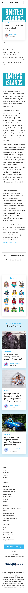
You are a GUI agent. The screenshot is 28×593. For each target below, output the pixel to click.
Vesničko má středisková (10, 518)
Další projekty (14, 554)
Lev (6, 313)
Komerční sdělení (14, 364)
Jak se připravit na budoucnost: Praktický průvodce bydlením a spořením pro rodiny (13, 397)
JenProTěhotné (16, 581)
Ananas (5, 499)
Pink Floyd (6, 521)
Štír (21, 296)
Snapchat (6, 480)
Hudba (7, 22)
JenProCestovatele (9, 585)
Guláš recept (7, 494)
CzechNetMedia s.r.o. (17, 572)
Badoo (5, 502)
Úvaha (5, 530)
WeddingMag (19, 585)
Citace (5, 470)
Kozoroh (21, 287)
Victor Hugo (6, 537)
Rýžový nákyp (7, 497)
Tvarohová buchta (9, 489)
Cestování (7, 434)
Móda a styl (7, 351)
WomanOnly (12, 579)
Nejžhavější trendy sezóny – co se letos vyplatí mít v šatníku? (13, 356)
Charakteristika (8, 532)
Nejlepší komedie (8, 516)
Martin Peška (13, 35)
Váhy (14, 304)
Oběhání (8, 581)
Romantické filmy (8, 513)
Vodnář (6, 304)
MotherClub (20, 579)
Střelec (14, 296)
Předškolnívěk (6, 583)
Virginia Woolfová (8, 540)
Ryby (6, 296)
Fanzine (13, 583)
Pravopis (6, 472)
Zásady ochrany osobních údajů (14, 556)
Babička (5, 511)
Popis (5, 527)
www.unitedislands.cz (10, 242)
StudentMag (20, 583)
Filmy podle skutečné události (12, 508)
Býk (14, 287)
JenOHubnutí (19, 587)
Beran (21, 304)
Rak (14, 313)
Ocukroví (12, 587)
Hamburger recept (9, 492)
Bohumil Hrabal (8, 535)
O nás (14, 552)
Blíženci (21, 313)
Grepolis (5, 482)
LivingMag (6, 587)
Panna (6, 287)
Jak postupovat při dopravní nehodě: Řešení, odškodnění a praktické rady (12, 441)
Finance (6, 390)
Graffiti (5, 475)
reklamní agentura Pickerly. (11, 578)
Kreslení (5, 477)
